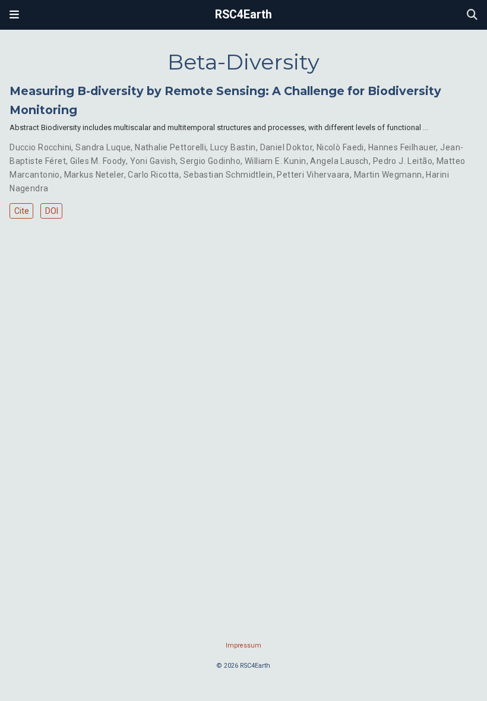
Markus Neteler (94, 174)
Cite (21, 211)
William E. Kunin (275, 161)
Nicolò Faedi (340, 147)
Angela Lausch (339, 161)
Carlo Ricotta (153, 174)
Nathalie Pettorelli (170, 147)
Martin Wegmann (388, 174)
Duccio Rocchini (40, 147)
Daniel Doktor (286, 147)
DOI (51, 211)
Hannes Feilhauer (402, 147)
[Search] (472, 15)
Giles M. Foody (98, 161)
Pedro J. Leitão (402, 161)
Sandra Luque (103, 147)
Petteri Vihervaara (313, 174)
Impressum (243, 645)
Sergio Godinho (210, 161)
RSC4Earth (243, 14)
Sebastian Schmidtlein (228, 174)
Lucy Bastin (233, 147)
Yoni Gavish (153, 161)
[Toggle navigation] (14, 15)
